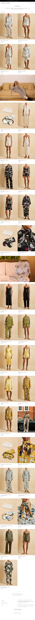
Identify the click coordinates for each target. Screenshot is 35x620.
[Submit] (33, 604)
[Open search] (28, 3)
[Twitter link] (17, 609)
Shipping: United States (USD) (17, 613)
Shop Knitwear (26, 430)
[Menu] (33, 3)
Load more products (17, 594)
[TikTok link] (20, 609)
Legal (2, 605)
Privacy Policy (25, 606)
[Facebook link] (14, 609)
